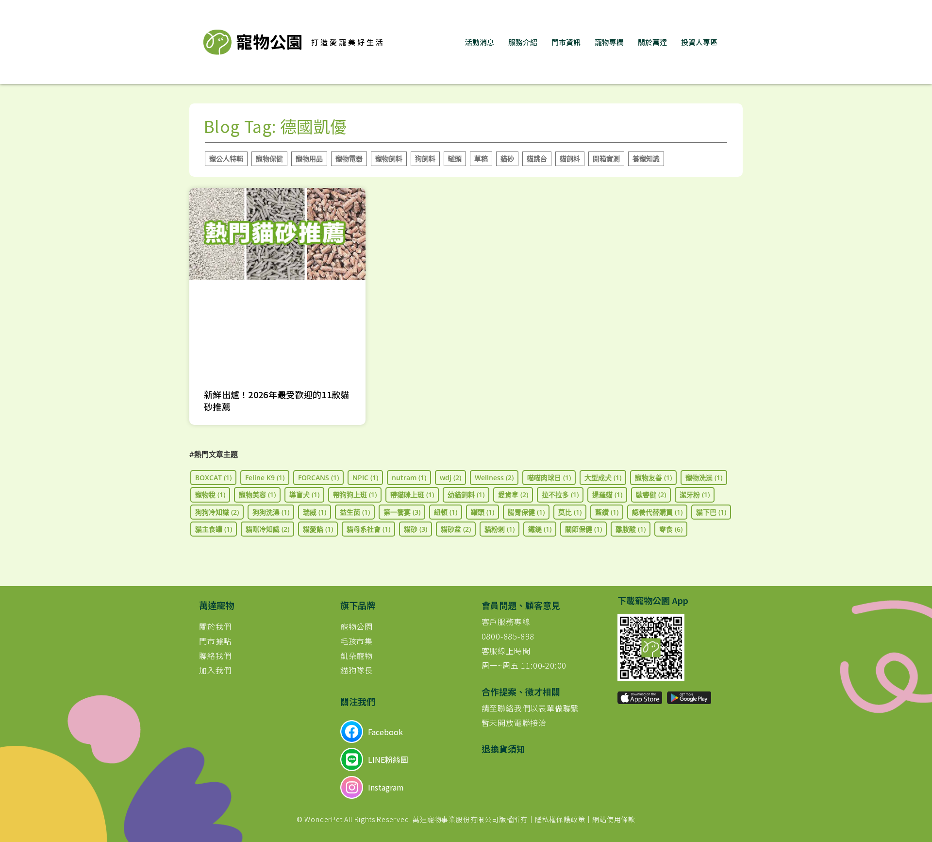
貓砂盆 (456, 529)
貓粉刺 (499, 529)
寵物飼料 (388, 158)
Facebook (385, 732)
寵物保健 (269, 158)
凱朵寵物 (356, 655)
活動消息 (479, 42)
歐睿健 (651, 494)
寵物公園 (356, 626)
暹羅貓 (607, 494)
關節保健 (583, 529)
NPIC (365, 477)
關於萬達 (652, 42)
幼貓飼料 (466, 494)
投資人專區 (699, 42)
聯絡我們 (215, 655)
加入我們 (215, 670)
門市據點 (215, 641)
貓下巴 (711, 512)
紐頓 (445, 512)
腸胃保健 (526, 512)
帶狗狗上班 (355, 494)
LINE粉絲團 (388, 759)
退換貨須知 (503, 748)
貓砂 (507, 158)
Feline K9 (264, 477)
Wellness (494, 477)
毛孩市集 (356, 641)
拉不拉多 (560, 494)
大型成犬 (602, 477)
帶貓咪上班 (412, 494)
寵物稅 (210, 494)
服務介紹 (522, 42)
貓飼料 (570, 158)
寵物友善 (653, 477)
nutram (409, 477)
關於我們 (215, 626)
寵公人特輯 (226, 158)
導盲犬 (304, 494)
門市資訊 (566, 42)
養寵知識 (646, 158)
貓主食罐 (213, 529)
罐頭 (455, 158)
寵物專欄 (609, 42)
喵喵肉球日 (549, 477)
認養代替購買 (657, 512)
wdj (450, 477)
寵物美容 (257, 494)
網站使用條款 (613, 819)
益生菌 (355, 512)
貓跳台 (537, 158)
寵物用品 (309, 158)
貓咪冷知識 (267, 529)
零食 (670, 529)
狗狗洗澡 (270, 512)
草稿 (481, 158)
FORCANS (318, 477)
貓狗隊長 (356, 670)
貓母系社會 (368, 529)
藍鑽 (606, 512)
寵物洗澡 (703, 477)
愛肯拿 (513, 494)
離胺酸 (631, 529)
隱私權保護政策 (560, 819)
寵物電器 (349, 158)
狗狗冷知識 (217, 512)
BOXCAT (213, 477)
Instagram (386, 787)
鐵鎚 (539, 529)
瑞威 (314, 512)
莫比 (570, 512)
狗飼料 (425, 158)
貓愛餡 (318, 529)
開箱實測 (606, 158)
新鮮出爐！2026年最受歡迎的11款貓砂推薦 (277, 400)
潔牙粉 (695, 494)
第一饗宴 (401, 512)
